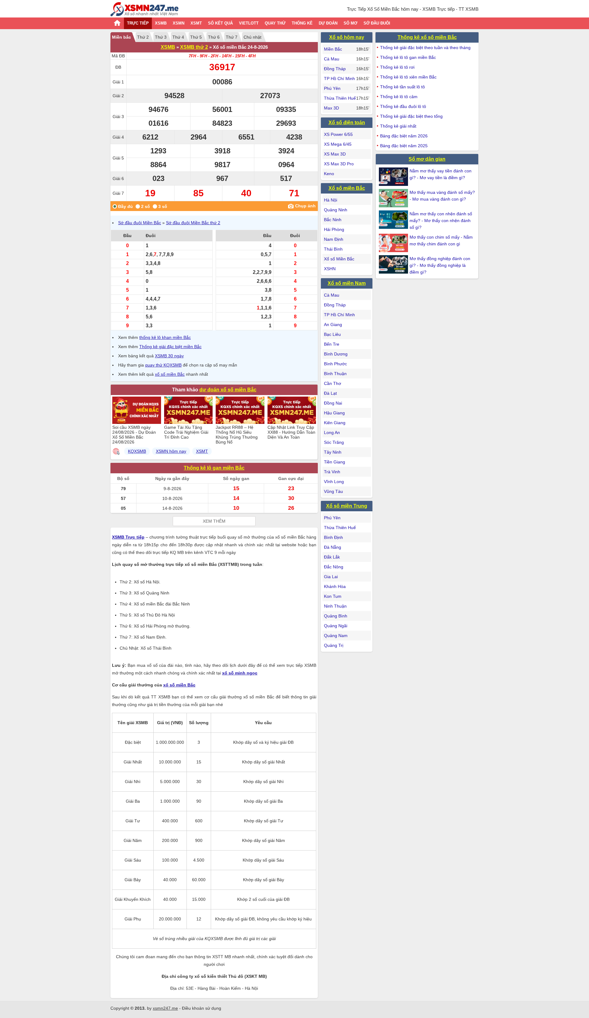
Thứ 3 (161, 37)
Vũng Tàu (333, 491)
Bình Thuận (335, 373)
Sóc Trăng (334, 442)
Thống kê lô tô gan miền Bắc (408, 57)
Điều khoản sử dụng (201, 1008)
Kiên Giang (334, 422)
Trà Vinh (332, 471)
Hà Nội (330, 200)
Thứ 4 (178, 37)
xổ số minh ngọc (239, 672)
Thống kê (302, 23)
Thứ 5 (196, 37)
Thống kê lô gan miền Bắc (214, 468)
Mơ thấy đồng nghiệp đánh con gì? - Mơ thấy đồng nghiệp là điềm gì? (440, 265)
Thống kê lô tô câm (399, 96)
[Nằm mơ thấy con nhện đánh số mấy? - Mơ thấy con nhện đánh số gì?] (394, 219)
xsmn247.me (165, 1008)
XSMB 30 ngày (169, 355)
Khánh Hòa (335, 586)
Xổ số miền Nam (347, 283)
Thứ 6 (214, 37)
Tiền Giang (334, 461)
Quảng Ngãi (335, 625)
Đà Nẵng (332, 547)
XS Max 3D (335, 154)
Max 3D (331, 108)
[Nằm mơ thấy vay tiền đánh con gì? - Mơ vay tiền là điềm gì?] (394, 176)
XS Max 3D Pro (339, 163)
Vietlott (249, 23)
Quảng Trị (333, 645)
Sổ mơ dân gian (427, 159)
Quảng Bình (335, 615)
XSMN (178, 23)
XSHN (330, 268)
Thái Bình (333, 249)
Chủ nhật (252, 37)
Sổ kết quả (220, 23)
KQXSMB (137, 451)
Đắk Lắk (332, 557)
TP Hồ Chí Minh (339, 78)
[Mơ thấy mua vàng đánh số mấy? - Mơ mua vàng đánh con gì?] (394, 198)
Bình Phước (335, 363)
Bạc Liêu (332, 334)
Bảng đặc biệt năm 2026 (404, 135)
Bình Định (333, 537)
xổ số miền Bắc (170, 374)
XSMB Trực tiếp (128, 537)
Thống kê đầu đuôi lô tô (403, 106)
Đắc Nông (333, 566)
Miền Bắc (333, 49)
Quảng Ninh (335, 209)
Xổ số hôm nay (346, 37)
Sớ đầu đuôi (377, 23)
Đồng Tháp (335, 68)
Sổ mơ (350, 23)
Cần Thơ (332, 383)
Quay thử (275, 23)
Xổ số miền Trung (346, 506)
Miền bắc (121, 37)
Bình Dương (336, 353)
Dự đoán (328, 23)
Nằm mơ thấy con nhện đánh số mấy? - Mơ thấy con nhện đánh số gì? (441, 220)
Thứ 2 (143, 37)
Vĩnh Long (334, 481)
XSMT (196, 23)
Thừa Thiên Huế (340, 98)
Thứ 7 (231, 37)
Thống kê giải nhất (398, 126)
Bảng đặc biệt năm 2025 (404, 145)
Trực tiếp (138, 23)
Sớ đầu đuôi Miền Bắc (139, 222)
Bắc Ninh (332, 219)
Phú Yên (332, 88)
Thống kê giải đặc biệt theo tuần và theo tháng (425, 47)
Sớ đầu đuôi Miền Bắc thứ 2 (193, 222)
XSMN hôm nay (171, 451)
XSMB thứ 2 (194, 47)
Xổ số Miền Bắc (339, 258)
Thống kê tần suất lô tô (402, 86)
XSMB (161, 23)
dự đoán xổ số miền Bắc (227, 389)
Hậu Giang (334, 412)
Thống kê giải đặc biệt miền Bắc (170, 346)
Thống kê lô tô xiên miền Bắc (408, 77)
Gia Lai (331, 576)
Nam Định (333, 239)
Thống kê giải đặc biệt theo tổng (411, 116)
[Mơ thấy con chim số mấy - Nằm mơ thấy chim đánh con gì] (394, 243)
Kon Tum (332, 596)
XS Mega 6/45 (338, 144)
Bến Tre (331, 344)
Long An (332, 432)
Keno (329, 173)
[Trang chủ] (144, 10)
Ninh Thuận (335, 606)
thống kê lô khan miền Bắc (165, 337)
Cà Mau (331, 58)
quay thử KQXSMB (163, 365)
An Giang (333, 324)
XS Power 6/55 (338, 134)
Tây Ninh (332, 452)
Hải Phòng (334, 229)
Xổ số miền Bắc (347, 188)
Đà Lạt (330, 393)
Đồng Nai (333, 403)
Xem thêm (214, 521)
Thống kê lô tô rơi (397, 67)
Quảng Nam (336, 635)
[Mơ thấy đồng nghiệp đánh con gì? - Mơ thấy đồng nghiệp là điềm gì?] (394, 264)
